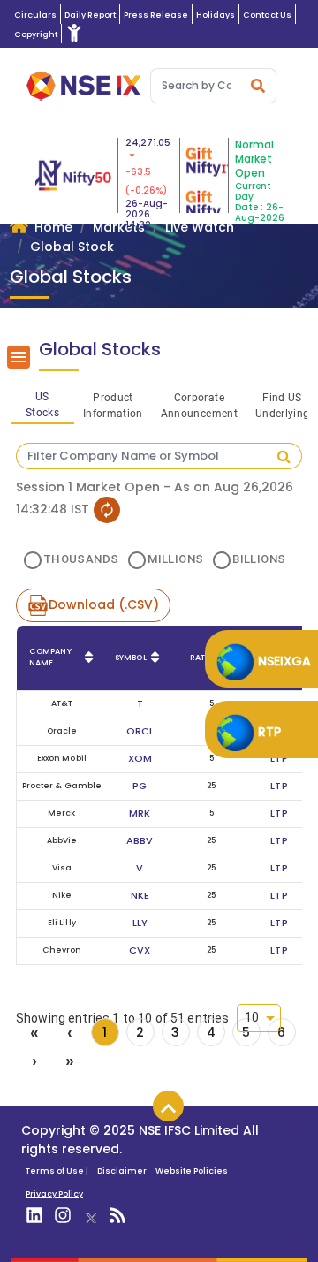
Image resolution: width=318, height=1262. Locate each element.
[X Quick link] (91, 1216)
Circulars (35, 14)
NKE (140, 895)
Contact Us (267, 14)
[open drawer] (18, 357)
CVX (139, 950)
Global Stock (72, 246)
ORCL (140, 731)
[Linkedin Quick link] (35, 1218)
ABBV (139, 840)
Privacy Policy (54, 1193)
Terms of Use (57, 1170)
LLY (140, 923)
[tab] (42, 403)
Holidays (215, 14)
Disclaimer (122, 1170)
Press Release (156, 14)
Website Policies (191, 1170)
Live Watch (199, 227)
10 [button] (252, 1017)
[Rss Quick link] (118, 1218)
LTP (278, 758)
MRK (139, 813)
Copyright (35, 34)
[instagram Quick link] (63, 1218)
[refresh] (107, 510)
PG (139, 786)
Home (53, 227)
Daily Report (90, 14)
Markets (119, 227)
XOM (140, 758)
